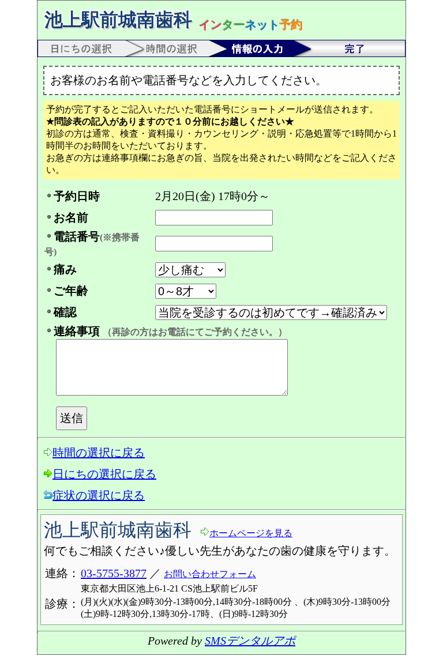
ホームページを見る (250, 533)
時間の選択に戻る (98, 452)
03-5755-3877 (114, 573)
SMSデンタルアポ (250, 640)
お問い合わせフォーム (210, 574)
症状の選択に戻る (98, 495)
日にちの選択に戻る (104, 474)
